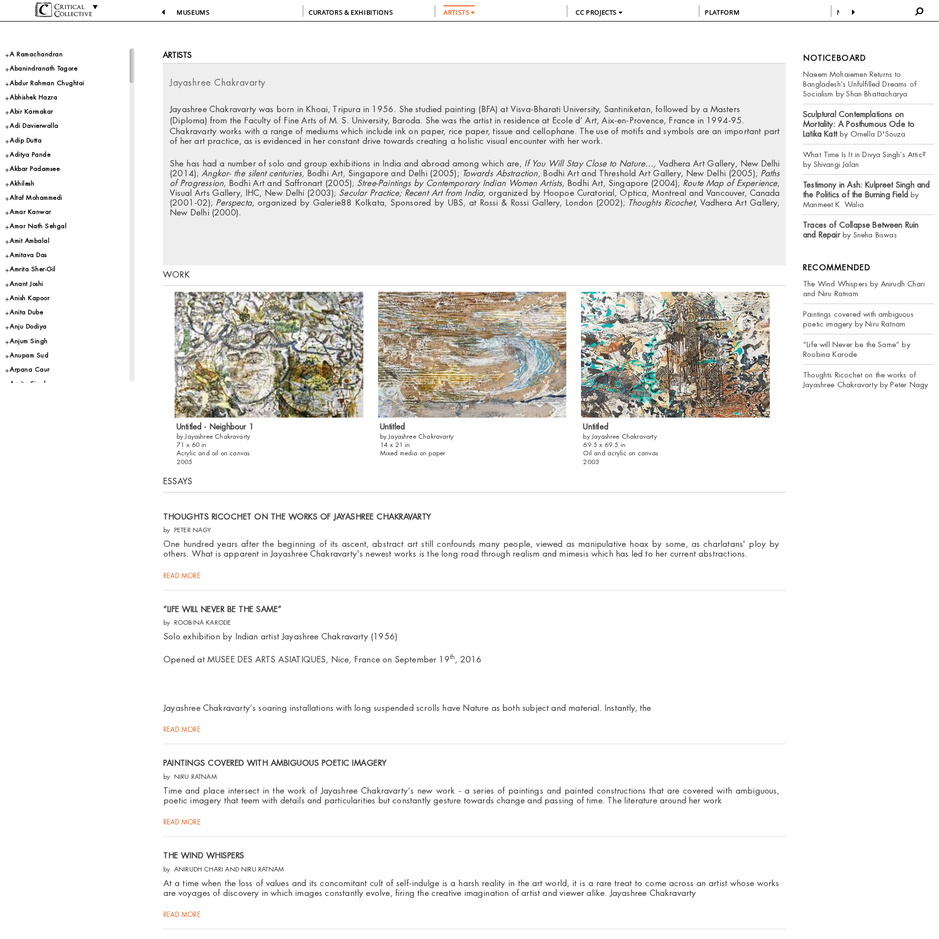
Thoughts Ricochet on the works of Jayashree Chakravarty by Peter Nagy (865, 379)
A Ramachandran (36, 54)
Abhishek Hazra (33, 97)
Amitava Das (28, 255)
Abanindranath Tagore (43, 68)
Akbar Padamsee (35, 168)
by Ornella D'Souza (859, 124)
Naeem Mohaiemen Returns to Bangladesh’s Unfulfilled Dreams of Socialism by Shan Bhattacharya (860, 84)
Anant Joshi (27, 284)
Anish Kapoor (29, 298)
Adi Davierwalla (34, 125)
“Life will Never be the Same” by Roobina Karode (856, 349)
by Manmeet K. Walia (866, 194)
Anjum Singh (29, 341)
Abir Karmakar (31, 111)
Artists (177, 55)
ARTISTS (457, 12)
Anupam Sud (29, 355)
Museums (193, 12)
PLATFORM (722, 12)
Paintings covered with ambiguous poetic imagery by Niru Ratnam (858, 319)
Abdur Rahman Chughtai (47, 83)
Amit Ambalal (29, 240)
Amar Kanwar (30, 212)
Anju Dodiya (28, 326)
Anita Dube (26, 312)
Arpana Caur (30, 369)
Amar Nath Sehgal (38, 226)
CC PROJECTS (597, 12)
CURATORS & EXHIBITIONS (351, 12)
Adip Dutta (26, 140)
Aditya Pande (30, 154)
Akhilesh (22, 183)
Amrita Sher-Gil (33, 269)
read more (182, 575)
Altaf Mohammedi (36, 197)
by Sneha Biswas (861, 229)
